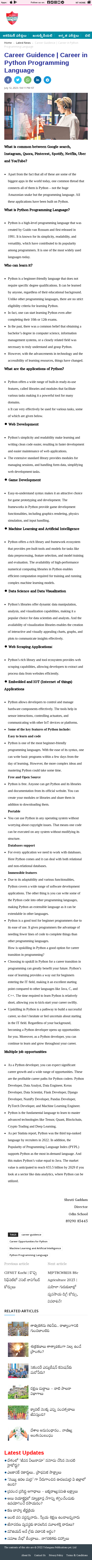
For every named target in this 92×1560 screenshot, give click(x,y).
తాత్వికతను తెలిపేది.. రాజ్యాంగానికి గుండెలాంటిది (55, 1329)
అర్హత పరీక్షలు (68, 35)
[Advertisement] (53, 18)
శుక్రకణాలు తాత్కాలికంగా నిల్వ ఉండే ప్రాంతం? (56, 1349)
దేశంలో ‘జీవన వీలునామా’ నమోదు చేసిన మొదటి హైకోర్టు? (41, 1463)
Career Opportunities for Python (28, 1241)
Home (8, 43)
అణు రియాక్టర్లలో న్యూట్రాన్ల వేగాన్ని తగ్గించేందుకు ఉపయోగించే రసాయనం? (40, 1501)
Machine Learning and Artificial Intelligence (35, 1248)
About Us (26, 1556)
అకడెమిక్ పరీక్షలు (15, 35)
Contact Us (40, 1556)
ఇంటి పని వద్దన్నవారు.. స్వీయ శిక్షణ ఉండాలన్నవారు (43, 1518)
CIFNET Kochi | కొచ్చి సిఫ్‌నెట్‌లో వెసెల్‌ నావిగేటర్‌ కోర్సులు (22, 1281)
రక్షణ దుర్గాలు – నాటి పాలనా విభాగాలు (51, 1391)
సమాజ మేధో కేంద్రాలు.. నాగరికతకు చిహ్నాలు (38, 1539)
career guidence (31, 1234)
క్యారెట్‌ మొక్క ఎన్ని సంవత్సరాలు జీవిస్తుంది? (53, 1412)
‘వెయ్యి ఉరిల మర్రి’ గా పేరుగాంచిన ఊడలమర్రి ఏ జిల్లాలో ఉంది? (46, 1482)
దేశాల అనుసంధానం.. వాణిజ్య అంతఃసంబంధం (51, 1433)
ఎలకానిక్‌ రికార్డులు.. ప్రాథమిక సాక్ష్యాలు (34, 1473)
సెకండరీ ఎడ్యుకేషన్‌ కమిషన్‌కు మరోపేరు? (51, 1370)
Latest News (23, 43)
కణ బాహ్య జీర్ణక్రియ (21, 1511)
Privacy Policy (56, 1556)
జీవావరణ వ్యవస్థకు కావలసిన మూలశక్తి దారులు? (40, 1525)
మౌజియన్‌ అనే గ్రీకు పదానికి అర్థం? (31, 1532)
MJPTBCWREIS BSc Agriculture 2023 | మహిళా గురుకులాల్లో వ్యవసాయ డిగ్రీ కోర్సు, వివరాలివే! (63, 1288)
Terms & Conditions (77, 1556)
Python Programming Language (29, 1255)
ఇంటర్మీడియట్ (42, 35)
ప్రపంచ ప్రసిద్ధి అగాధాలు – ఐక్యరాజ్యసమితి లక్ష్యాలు (42, 1492)
